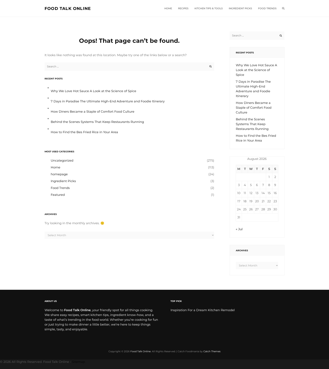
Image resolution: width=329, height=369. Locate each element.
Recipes (183, 8)
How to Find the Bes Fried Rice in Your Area (84, 132)
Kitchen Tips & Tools (208, 8)
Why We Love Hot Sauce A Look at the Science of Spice (93, 91)
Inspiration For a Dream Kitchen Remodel (202, 310)
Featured (58, 195)
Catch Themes (212, 351)
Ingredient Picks (240, 8)
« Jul (239, 229)
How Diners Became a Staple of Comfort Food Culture (92, 111)
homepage (59, 174)
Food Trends (267, 8)
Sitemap (78, 362)
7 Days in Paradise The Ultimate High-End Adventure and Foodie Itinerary (108, 101)
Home (168, 8)
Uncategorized (62, 160)
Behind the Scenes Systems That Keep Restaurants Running (97, 122)
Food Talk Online (68, 8)
